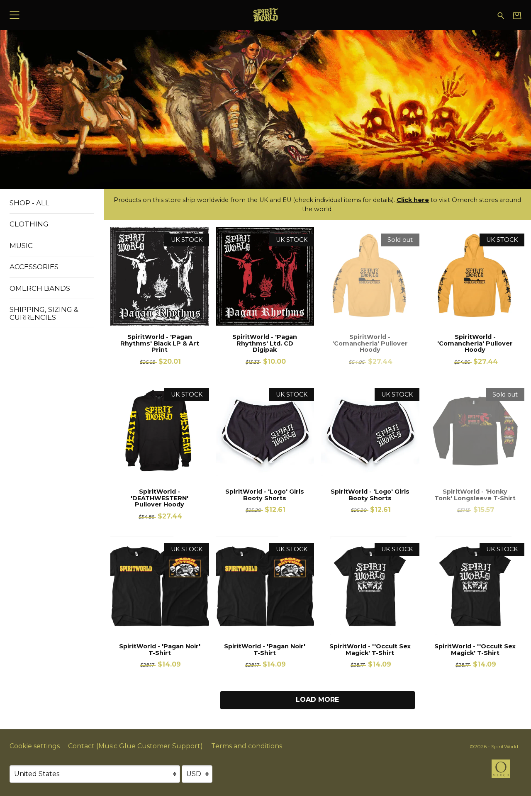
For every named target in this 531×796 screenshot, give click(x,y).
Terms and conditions (246, 746)
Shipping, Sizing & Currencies (44, 313)
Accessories (34, 267)
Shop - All (29, 203)
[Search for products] (500, 14)
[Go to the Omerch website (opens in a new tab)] (505, 772)
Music (21, 245)
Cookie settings (35, 746)
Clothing (29, 224)
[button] (14, 14)
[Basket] (517, 15)
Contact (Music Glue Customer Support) (135, 746)
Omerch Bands (40, 288)
